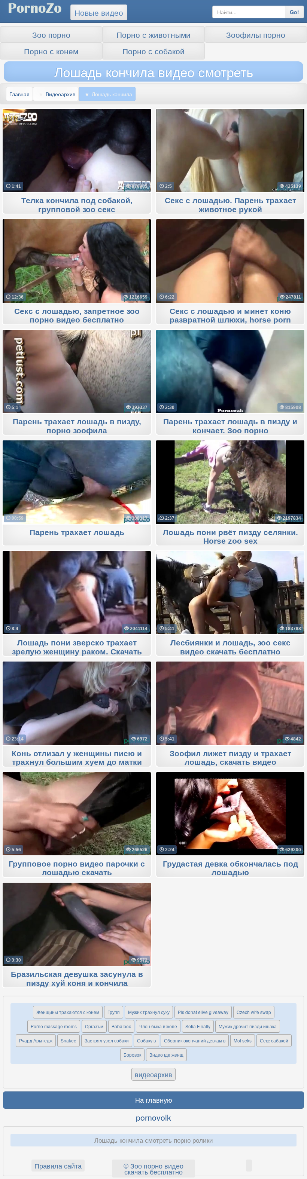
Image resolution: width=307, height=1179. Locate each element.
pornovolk (153, 1117)
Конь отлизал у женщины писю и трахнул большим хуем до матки (77, 758)
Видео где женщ (166, 1054)
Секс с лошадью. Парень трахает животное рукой (230, 205)
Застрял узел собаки (107, 1040)
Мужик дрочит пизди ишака (248, 1026)
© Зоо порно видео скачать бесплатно (153, 1168)
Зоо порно (51, 34)
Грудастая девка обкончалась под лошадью (230, 868)
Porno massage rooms (54, 1026)
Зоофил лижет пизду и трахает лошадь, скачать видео (230, 758)
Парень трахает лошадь (77, 532)
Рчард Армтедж (35, 1040)
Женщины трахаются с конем (67, 1012)
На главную (153, 1100)
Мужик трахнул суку (149, 1012)
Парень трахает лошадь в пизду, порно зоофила (77, 426)
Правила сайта (58, 1165)
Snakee (68, 1040)
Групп (113, 1012)
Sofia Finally (197, 1026)
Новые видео (99, 12)
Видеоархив (60, 94)
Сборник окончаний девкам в (194, 1040)
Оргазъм (94, 1026)
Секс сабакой (274, 1040)
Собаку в (146, 1040)
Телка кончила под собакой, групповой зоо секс (77, 205)
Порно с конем (51, 50)
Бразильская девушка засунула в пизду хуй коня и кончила (77, 978)
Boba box (121, 1026)
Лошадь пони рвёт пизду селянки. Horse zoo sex (230, 537)
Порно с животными (153, 34)
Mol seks (243, 1040)
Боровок (132, 1054)
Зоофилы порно (255, 34)
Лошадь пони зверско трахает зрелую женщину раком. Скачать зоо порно (77, 652)
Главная (19, 94)
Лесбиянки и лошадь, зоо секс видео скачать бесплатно (230, 647)
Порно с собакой (153, 50)
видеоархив (153, 1074)
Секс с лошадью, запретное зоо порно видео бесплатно (77, 315)
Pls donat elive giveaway (203, 1012)
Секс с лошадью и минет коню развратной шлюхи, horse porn (230, 315)
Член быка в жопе (158, 1026)
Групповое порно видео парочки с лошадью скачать (77, 868)
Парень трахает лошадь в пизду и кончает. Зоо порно (230, 426)
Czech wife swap (254, 1012)
